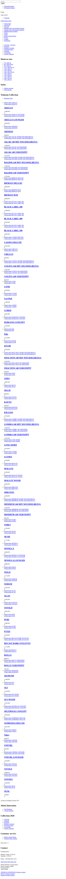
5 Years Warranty (8, 810)
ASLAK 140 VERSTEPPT (15, 152)
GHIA (7, 378)
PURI (6, 619)
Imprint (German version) (8, 875)
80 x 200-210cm (8, 64)
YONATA (8, 779)
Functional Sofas (8, 49)
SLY (6, 688)
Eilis (6, 334)
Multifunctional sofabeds (11, 31)
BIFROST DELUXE (13, 183)
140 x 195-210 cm (9, 72)
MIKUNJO (9, 492)
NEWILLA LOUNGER (14, 560)
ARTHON (8, 131)
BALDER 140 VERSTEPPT (16, 173)
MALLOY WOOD (12, 480)
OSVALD (8, 608)
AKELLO (8, 108)
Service (6, 37)
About (6, 34)
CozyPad (8, 298)
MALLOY (8, 468)
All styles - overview (9, 45)
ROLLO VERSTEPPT (14, 665)
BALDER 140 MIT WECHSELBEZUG (21, 162)
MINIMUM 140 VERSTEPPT (17, 514)
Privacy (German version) (8, 873)
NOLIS (7, 572)
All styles (6, 819)
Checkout (6, 18)
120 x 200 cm (8, 69)
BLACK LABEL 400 (13, 219)
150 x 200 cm (8, 75)
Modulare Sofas (8, 98)
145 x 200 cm (8, 73)
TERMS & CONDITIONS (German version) (13, 872)
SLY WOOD (9, 699)
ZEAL (7, 791)
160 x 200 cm (8, 79)
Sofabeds (6, 51)
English (12, 6)
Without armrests (8, 88)
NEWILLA (9, 548)
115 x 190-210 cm (9, 67)
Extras (6, 33)
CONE (7, 287)
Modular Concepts (9, 48)
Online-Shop (7, 23)
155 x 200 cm (8, 76)
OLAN (7, 596)
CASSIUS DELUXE (13, 242)
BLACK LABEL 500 (13, 230)
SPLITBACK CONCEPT (15, 711)
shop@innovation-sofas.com (8, 862)
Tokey (6, 735)
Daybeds (6, 27)
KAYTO (8, 402)
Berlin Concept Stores (10, 36)
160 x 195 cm (8, 78)
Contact (6, 39)
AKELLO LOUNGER (14, 120)
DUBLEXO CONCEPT (14, 322)
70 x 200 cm (7, 63)
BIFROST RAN (11, 195)
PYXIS (7, 631)
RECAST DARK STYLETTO (17, 643)
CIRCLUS (8, 254)
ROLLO (8, 655)
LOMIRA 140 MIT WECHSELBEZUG (21, 424)
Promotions (7, 40)
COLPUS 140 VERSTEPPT (16, 276)
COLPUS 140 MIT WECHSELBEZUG (21, 266)
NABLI (7, 525)
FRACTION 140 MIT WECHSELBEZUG (22, 358)
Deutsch (12, 8)
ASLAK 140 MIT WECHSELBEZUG (21, 142)
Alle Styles (7, 25)
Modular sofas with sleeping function (14, 28)
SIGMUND (9, 676)
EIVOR (7, 346)
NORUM (8, 584)
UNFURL (8, 745)
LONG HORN (10, 445)
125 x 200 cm (8, 70)
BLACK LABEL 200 (13, 207)
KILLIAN (8, 412)
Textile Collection (9, 54)
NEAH (7, 536)
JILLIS (7, 390)
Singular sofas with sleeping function (14, 30)
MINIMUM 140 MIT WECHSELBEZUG (22, 504)
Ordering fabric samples (10, 838)
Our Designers (8, 809)
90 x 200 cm (7, 66)
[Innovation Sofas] (6, 21)
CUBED (7, 310)
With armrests (8, 90)
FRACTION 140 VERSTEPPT (17, 368)
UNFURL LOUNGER (13, 757)
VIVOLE (8, 769)
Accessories (7, 52)
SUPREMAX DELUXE (14, 723)
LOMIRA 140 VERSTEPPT (16, 434)
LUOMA (8, 457)
